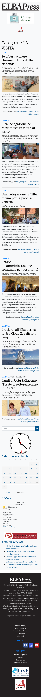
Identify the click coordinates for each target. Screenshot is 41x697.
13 (20, 473)
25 (10, 482)
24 (4, 482)
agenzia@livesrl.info (15, 609)
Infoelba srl (30, 616)
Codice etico (20, 633)
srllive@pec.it (33, 609)
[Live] (20, 672)
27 (20, 482)
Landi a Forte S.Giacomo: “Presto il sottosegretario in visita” (20, 384)
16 (37, 473)
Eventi (20, 657)
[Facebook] (25, 645)
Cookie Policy (20, 628)
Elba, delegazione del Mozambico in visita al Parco (18, 128)
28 (26, 482)
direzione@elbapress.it (29, 598)
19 (15, 478)
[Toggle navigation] (5, 36)
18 (10, 478)
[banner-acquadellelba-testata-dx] (20, 18)
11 (10, 473)
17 (4, 478)
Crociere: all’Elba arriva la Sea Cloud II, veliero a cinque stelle (19, 333)
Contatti (20, 636)
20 (20, 478)
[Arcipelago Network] (20, 684)
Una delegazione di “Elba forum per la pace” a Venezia (20, 198)
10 (4, 473)
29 (31, 482)
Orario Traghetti (20, 654)
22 (31, 478)
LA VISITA (6, 53)
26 (15, 482)
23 (37, 478)
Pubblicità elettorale (20, 631)
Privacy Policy (20, 625)
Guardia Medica (20, 662)
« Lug (8, 492)
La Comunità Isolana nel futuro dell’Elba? (21, 562)
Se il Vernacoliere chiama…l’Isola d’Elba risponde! (18, 60)
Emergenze (20, 660)
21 (26, 478)
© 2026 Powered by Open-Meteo (12, 527)
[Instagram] (31, 645)
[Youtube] (37, 645)
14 (26, 473)
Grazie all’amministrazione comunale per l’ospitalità (20, 266)
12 (15, 473)
